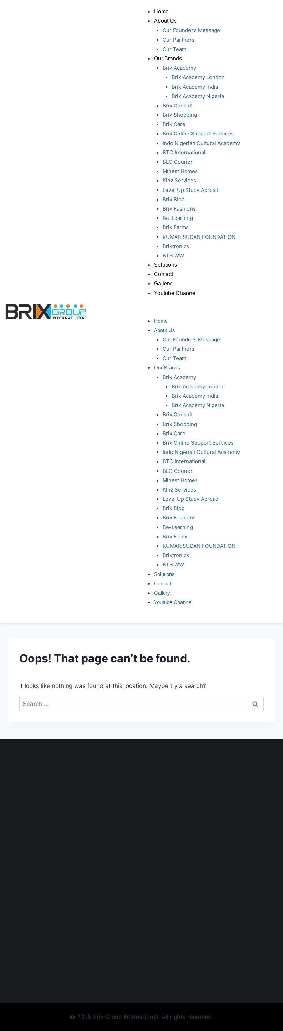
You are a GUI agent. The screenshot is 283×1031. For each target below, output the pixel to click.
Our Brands (168, 58)
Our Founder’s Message (191, 30)
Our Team (174, 49)
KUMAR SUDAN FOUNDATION (199, 237)
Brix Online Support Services (198, 133)
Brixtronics (176, 246)
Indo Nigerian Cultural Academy (201, 143)
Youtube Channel (175, 293)
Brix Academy (179, 68)
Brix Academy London (198, 77)
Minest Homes (180, 171)
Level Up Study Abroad (190, 190)
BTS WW (173, 255)
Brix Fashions (179, 208)
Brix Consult (178, 105)
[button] (212, 311)
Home (161, 11)
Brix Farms (176, 227)
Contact (163, 274)
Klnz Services (179, 180)
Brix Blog (174, 199)
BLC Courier (178, 161)
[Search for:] (141, 703)
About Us (165, 21)
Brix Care (174, 124)
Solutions (165, 265)
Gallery (163, 283)
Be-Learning (178, 218)
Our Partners (178, 40)
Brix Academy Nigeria (198, 96)
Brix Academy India (195, 87)
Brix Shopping (180, 114)
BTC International (184, 152)
